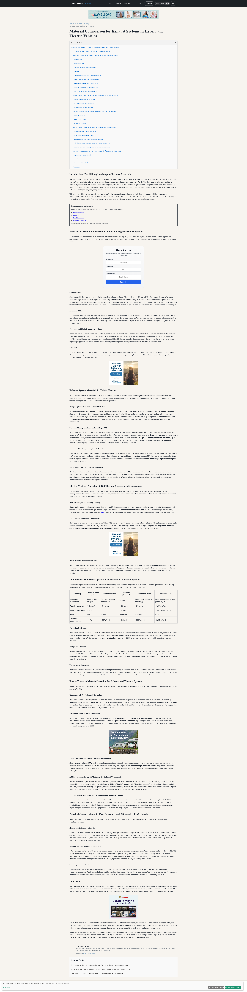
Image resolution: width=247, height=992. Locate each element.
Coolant (76, 215)
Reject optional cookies (216, 987)
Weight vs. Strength (80, 119)
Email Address (110, 274)
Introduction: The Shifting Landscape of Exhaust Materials (91, 51)
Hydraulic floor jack (80, 220)
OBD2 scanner (78, 218)
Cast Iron (76, 71)
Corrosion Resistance (80, 115)
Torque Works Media (89, 953)
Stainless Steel (78, 59)
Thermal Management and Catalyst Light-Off (87, 83)
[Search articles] (173, 3)
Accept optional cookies (233, 987)
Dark (162, 3)
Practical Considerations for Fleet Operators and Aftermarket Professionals (97, 151)
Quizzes (127, 3)
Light (157, 3)
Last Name (109, 266)
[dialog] (122, 985)
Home (111, 3)
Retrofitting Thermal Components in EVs (85, 159)
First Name (109, 259)
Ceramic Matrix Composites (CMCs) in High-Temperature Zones (92, 147)
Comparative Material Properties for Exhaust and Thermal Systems (94, 111)
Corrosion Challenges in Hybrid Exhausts (86, 87)
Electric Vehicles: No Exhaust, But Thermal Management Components (95, 95)
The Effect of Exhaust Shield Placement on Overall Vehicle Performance (97, 973)
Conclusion (76, 167)
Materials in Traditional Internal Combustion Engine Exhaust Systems (95, 55)
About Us (136, 3)
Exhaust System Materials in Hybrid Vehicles (87, 75)
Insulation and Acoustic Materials (83, 107)
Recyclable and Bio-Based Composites (85, 135)
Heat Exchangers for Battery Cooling (84, 99)
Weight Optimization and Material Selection (86, 79)
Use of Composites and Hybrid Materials (85, 91)
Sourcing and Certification (81, 163)
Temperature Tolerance (80, 123)
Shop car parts (78, 212)
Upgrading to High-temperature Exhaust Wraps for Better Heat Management (99, 965)
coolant (102, 512)
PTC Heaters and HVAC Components (84, 103)
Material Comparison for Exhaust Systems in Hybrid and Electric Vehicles (95, 47)
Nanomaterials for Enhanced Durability (85, 131)
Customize (6, 987)
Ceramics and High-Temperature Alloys (85, 67)
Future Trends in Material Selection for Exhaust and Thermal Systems (95, 127)
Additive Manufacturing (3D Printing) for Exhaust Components (92, 143)
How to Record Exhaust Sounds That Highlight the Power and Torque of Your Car (100, 969)
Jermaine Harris (83, 946)
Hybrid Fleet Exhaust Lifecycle (82, 155)
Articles (118, 3)
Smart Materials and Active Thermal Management (88, 139)
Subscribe (149, 3)
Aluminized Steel (79, 63)
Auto (167, 3)
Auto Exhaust (81, 3)
